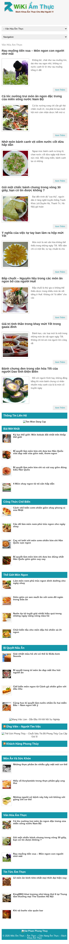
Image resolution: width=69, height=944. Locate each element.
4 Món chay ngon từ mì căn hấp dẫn (33, 483)
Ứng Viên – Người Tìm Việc (23, 726)
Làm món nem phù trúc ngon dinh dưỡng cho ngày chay (39, 581)
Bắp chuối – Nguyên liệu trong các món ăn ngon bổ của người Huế (32, 280)
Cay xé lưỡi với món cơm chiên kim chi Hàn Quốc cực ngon (38, 541)
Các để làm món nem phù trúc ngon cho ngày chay (39, 525)
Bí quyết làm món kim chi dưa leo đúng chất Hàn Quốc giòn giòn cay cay (38, 557)
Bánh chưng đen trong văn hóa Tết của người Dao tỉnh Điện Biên (30, 370)
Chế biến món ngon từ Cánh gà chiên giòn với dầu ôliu (39, 687)
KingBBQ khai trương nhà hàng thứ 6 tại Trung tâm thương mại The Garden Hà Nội (40, 895)
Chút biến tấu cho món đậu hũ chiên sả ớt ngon (37, 630)
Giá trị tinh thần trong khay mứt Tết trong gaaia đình (31, 325)
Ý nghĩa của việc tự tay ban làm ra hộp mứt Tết (32, 234)
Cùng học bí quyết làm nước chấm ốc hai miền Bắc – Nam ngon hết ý (40, 703)
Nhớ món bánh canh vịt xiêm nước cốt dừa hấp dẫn (33, 143)
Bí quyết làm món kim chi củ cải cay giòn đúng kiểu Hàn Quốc (40, 468)
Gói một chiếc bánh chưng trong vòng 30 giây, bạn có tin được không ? (31, 189)
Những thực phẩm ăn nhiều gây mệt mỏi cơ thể (40, 764)
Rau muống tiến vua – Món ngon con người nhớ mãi (33, 52)
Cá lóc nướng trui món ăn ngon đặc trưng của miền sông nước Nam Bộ (32, 98)
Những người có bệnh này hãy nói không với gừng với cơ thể (39, 798)
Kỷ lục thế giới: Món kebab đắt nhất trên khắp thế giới (39, 435)
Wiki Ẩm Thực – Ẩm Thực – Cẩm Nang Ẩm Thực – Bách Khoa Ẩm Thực (38, 936)
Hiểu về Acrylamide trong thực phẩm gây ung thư (39, 781)
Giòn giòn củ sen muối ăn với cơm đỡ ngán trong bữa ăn (38, 598)
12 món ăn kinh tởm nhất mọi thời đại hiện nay (40, 877)
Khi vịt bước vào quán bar (28, 910)
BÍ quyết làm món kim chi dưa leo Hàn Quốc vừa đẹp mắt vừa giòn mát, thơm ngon (38, 452)
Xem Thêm (60, 90)
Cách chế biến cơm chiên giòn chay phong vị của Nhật (39, 508)
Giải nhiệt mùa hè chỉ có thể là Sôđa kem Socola (36, 654)
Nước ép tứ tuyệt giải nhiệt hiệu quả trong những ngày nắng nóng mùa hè (37, 614)
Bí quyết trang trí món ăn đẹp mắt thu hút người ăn (36, 671)
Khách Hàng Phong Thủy (22, 743)
